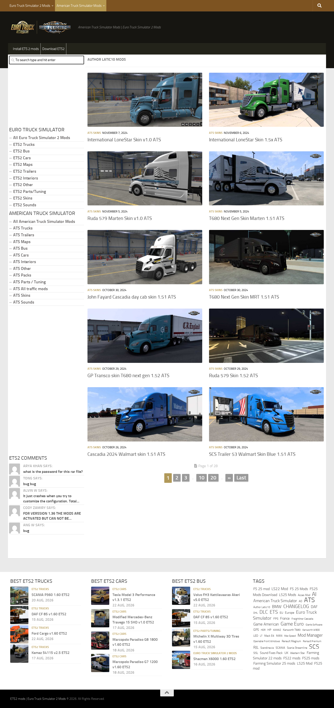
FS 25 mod (261, 589)
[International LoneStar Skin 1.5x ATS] (266, 100)
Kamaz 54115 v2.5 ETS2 (51, 653)
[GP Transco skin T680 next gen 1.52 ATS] (144, 336)
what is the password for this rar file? (53, 471)
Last (241, 477)
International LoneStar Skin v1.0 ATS (124, 139)
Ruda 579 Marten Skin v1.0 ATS (119, 218)
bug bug (29, 484)
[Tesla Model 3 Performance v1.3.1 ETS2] (100, 596)
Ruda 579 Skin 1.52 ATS (233, 375)
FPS (275, 618)
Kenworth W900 (311, 629)
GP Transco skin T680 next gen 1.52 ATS (128, 375)
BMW (277, 606)
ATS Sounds (23, 302)
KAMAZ (277, 629)
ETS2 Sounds (24, 204)
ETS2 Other (23, 184)
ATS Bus (20, 248)
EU (281, 612)
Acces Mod (304, 595)
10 (201, 477)
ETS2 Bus (21, 151)
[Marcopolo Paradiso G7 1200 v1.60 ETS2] (100, 663)
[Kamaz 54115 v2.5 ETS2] (19, 654)
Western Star (297, 653)
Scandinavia (267, 647)
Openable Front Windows (266, 641)
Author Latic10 (261, 607)
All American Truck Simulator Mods (44, 221)
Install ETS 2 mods (26, 49)
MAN (279, 635)
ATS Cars (21, 255)
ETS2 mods (17, 699)
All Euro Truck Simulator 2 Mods (41, 137)
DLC (263, 612)
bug (26, 531)
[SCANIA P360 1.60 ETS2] (19, 596)
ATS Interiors (24, 261)
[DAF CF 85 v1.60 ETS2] (19, 615)
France (285, 618)
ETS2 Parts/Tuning (29, 191)
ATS (309, 600)
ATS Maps (21, 241)
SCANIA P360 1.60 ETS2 (51, 595)
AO (300, 601)
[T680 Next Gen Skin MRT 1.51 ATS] (266, 257)
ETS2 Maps (22, 164)
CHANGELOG (296, 606)
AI (314, 594)
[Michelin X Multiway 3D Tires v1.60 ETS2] (181, 637)
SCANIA (280, 647)
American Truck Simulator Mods (79, 6)
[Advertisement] (205, 518)
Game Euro (292, 624)
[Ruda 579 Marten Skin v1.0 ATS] (144, 178)
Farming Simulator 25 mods (274, 663)
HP (269, 629)
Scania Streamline (297, 647)
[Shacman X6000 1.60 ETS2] (181, 660)
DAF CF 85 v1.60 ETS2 (49, 614)
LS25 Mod (304, 663)
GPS (256, 630)
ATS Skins (94, 133)
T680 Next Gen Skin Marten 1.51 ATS (246, 218)
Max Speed (290, 635)
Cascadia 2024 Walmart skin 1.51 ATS (126, 454)
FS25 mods (310, 658)
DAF (314, 606)
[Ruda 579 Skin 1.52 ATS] (266, 336)
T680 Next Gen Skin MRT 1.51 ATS (244, 297)
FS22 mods (291, 658)
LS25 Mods (287, 595)
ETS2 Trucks (24, 144)
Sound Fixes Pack (271, 653)
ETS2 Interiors (25, 178)
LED (255, 635)
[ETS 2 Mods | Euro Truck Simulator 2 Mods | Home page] (41, 27)
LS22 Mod (280, 588)
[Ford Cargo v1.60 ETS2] (19, 634)
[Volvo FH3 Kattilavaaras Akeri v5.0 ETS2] (181, 596)
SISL (255, 653)
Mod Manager (310, 635)
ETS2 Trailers (24, 171)
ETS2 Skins (22, 198)
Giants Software (314, 624)
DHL (255, 612)
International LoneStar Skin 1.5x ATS (245, 139)
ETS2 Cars (22, 157)
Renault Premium (312, 641)
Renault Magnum (291, 641)
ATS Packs (22, 275)
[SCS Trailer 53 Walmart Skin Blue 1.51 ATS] (266, 414)
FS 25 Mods (299, 589)
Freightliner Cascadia (302, 618)
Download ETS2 (53, 49)
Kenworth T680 (292, 629)
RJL (256, 647)
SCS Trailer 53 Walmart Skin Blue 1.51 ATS (252, 454)
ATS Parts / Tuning (29, 281)
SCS (314, 646)
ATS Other (22, 268)
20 (213, 477)
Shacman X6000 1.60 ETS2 (214, 659)
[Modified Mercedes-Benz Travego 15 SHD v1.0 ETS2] (100, 618)
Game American (266, 624)
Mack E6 (269, 635)
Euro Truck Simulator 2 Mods (30, 6)
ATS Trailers (23, 234)
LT (261, 635)
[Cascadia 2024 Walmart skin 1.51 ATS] (144, 414)
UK (286, 653)
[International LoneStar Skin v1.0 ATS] (144, 100)
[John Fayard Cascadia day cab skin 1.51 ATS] (144, 257)
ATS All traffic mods (30, 288)
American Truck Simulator (275, 600)
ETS (274, 612)
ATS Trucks (22, 228)
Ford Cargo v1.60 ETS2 (49, 633)
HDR (263, 629)
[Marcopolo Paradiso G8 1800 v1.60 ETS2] (100, 640)
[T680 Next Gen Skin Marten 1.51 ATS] (266, 178)
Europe (289, 613)
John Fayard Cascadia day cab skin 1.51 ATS (131, 297)
